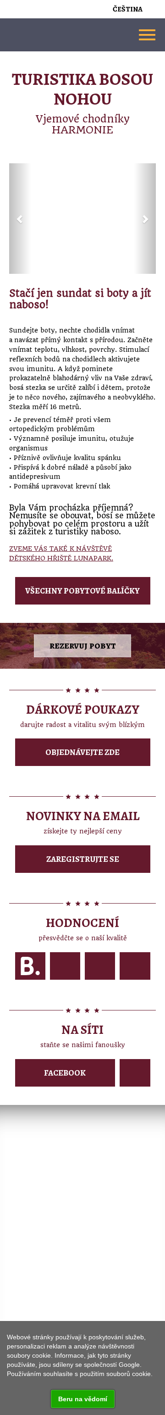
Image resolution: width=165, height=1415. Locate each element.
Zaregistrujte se (82, 859)
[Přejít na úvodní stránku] (82, 34)
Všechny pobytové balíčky (82, 590)
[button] (20, 218)
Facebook (65, 1072)
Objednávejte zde (82, 752)
